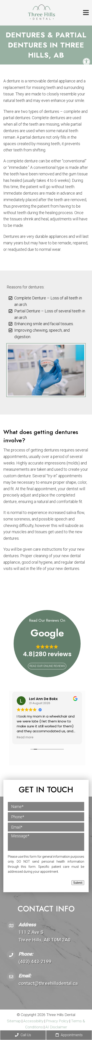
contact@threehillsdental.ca (48, 983)
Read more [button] (25, 737)
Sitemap (14, 1021)
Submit (77, 882)
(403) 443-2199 (35, 961)
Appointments (71, 1035)
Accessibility (33, 1021)
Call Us (25, 1035)
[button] (47, 651)
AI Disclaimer (56, 1027)
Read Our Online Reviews (47, 666)
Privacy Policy (57, 1021)
